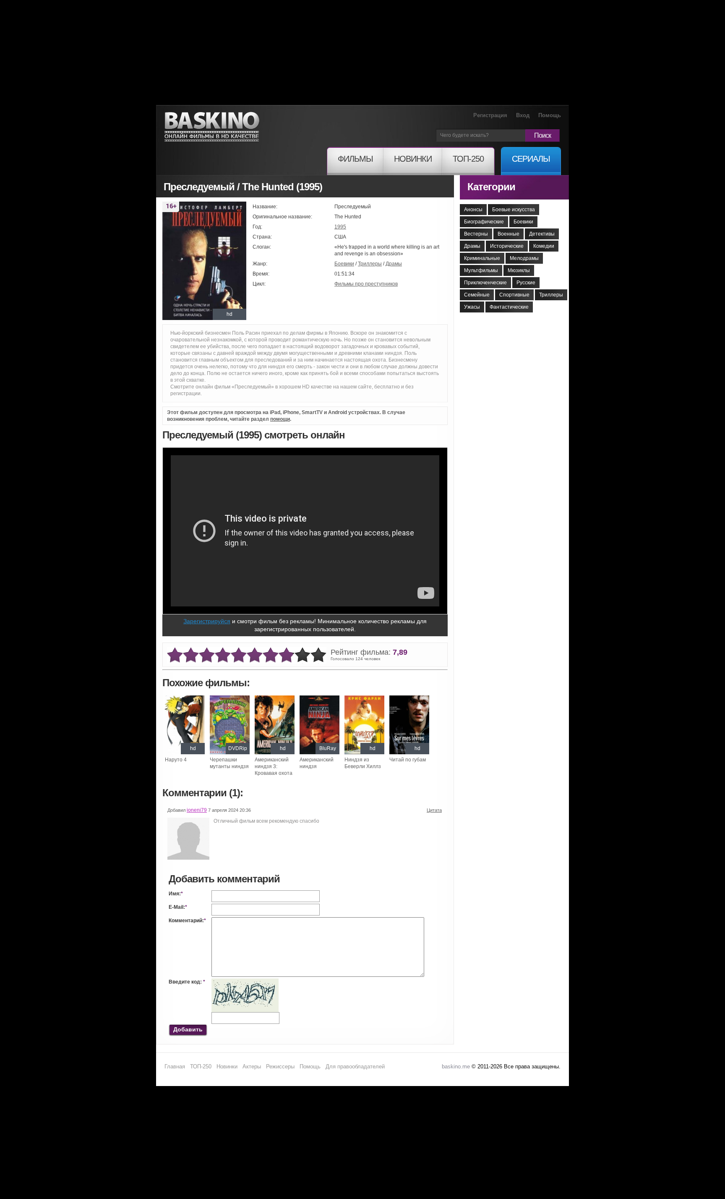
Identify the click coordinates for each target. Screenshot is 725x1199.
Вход (522, 115)
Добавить (188, 1029)
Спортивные (514, 295)
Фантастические (509, 307)
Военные (508, 234)
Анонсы (473, 210)
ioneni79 (197, 810)
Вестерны (476, 234)
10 (318, 655)
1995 (340, 227)
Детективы (542, 234)
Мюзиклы (519, 270)
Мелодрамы (524, 258)
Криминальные (482, 258)
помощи (280, 419)
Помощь (549, 115)
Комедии (543, 246)
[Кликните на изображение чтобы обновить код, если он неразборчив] (245, 982)
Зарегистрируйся (206, 621)
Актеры (252, 1066)
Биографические (484, 222)
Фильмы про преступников (366, 284)
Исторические (507, 246)
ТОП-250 (200, 1066)
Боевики (344, 264)
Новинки (226, 1066)
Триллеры (370, 264)
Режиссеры (280, 1066)
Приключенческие (485, 283)
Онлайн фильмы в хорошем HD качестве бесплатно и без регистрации (211, 127)
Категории (491, 186)
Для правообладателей (355, 1066)
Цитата (434, 810)
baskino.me (456, 1066)
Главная (174, 1066)
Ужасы (472, 307)
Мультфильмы (481, 270)
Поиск (542, 135)
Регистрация (490, 115)
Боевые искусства (513, 210)
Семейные (477, 295)
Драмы (394, 264)
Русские (525, 283)
